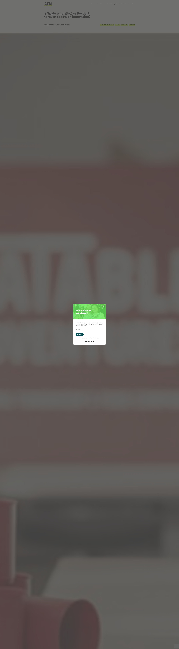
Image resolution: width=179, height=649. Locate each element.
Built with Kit (89, 341)
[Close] (103, 306)
